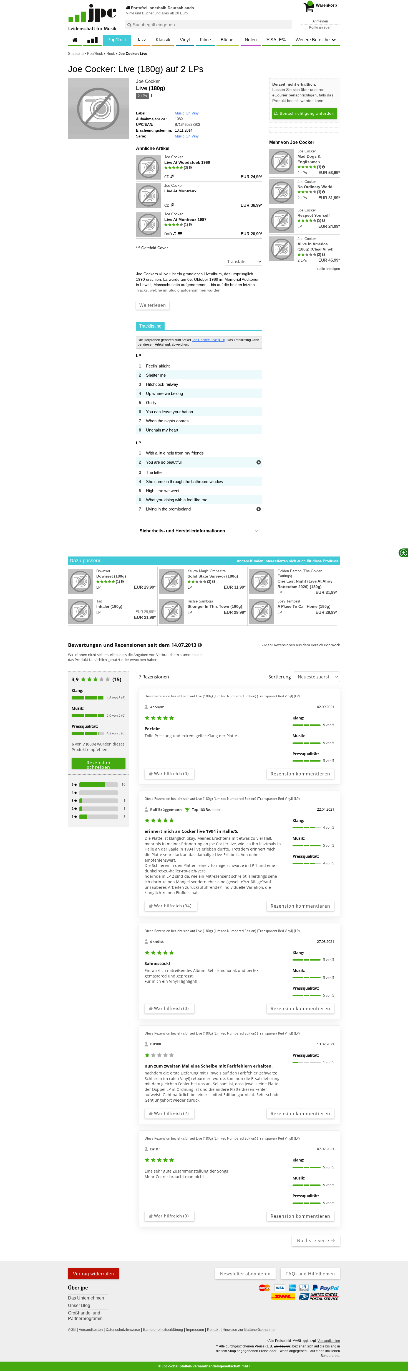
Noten (251, 39)
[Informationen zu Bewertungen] (200, 645)
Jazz (141, 39)
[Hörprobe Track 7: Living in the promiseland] (258, 509)
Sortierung (279, 677)
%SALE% (276, 39)
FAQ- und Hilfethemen (310, 1274)
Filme (205, 39)
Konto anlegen (320, 27)
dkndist (157, 941)
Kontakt (213, 1329)
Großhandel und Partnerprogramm (85, 1316)
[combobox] (208, 24)
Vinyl (185, 39)
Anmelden (320, 21)
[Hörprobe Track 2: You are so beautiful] (258, 462)
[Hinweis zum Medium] (151, 96)
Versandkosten (91, 1329)
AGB (72, 1329)
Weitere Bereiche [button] (313, 39)
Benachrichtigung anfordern (307, 113)
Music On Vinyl (187, 113)
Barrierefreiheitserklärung (163, 1329)
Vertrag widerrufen (93, 1274)
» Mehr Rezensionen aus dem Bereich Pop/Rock (301, 644)
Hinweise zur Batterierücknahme (248, 1329)
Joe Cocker (148, 81)
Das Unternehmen (86, 1298)
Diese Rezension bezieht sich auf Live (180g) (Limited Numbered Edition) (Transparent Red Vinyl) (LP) (222, 696)
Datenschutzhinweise (123, 1329)
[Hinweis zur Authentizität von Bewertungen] (190, 167)
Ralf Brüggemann (166, 809)
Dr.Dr (155, 1149)
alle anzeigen (329, 269)
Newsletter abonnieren (245, 1274)
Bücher (228, 39)
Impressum (195, 1329)
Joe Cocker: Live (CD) (208, 340)
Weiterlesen (152, 305)
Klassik (163, 39)
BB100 (155, 1043)
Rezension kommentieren (300, 774)
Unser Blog (79, 1305)
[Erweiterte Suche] (286, 24)
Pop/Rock (117, 39)
